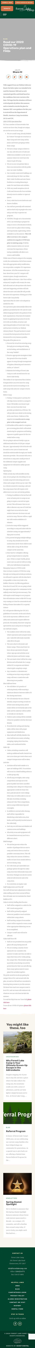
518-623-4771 (20, 1271)
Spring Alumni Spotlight (14, 1203)
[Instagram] (20, 1324)
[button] (14, 77)
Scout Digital (23, 1346)
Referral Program (15, 1131)
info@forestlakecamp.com (17, 1268)
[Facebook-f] (15, 1324)
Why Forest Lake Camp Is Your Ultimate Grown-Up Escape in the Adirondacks (16, 1065)
